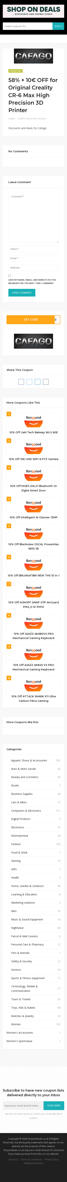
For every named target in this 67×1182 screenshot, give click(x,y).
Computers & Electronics (32, 118)
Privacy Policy (51, 1159)
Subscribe (54, 1105)
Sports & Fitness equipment (28, 978)
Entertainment (19, 835)
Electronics (17, 827)
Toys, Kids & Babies (23, 1007)
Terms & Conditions (31, 1159)
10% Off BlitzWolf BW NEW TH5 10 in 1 (33, 575)
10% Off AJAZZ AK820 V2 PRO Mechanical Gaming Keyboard (33, 667)
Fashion (16, 844)
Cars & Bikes (19, 802)
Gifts (14, 869)
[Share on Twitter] (29, 382)
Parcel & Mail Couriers (24, 936)
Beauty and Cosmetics (24, 777)
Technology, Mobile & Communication (24, 989)
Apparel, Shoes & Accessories (29, 760)
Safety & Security (21, 961)
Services (16, 969)
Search (58, 26)
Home (11, 118)
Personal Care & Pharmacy (27, 944)
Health (15, 877)
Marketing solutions (23, 902)
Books (15, 785)
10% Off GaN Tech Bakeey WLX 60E (33, 432)
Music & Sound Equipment (27, 919)
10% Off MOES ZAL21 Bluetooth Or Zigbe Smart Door (33, 488)
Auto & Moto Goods (23, 769)
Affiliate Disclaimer (34, 1163)
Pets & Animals (20, 953)
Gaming (15, 860)
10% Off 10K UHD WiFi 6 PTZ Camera (33, 459)
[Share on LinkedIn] (37, 382)
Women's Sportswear (19, 1041)
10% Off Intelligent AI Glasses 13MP (33, 517)
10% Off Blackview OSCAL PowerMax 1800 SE (33, 546)
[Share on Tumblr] (46, 382)
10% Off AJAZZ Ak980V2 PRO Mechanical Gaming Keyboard (33, 636)
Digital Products (20, 819)
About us (13, 1159)
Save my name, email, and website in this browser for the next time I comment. (32, 281)
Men (14, 911)
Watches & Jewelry (22, 1016)
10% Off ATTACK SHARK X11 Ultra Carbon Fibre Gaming (33, 699)
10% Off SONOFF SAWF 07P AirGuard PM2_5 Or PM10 (33, 605)
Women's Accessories (20, 1032)
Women (16, 1024)
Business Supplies (22, 794)
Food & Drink (19, 852)
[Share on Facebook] (21, 382)
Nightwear (17, 928)
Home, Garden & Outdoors (27, 886)
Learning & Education (24, 894)
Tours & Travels (21, 999)
